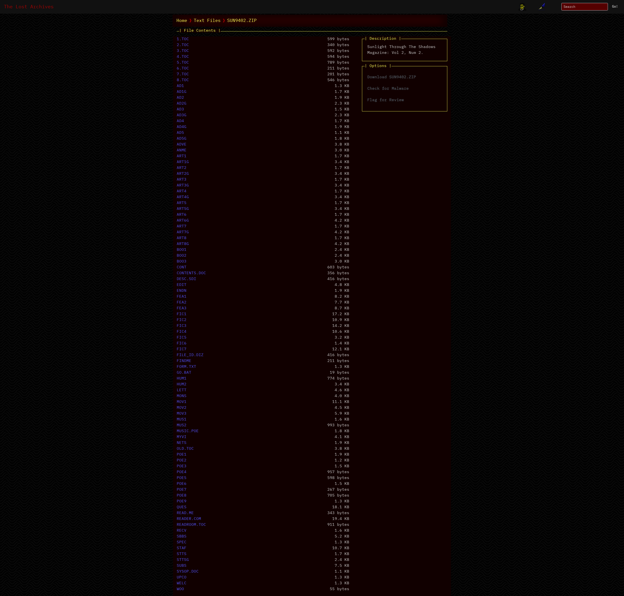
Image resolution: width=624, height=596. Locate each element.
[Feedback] (541, 7)
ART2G (183, 174)
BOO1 (181, 250)
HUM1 (181, 379)
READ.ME (185, 513)
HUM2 (181, 384)
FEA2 (181, 302)
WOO (180, 589)
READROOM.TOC (191, 525)
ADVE (181, 145)
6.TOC (183, 68)
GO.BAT (184, 373)
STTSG (183, 560)
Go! (615, 6)
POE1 (181, 455)
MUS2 (181, 425)
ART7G (183, 232)
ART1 (181, 156)
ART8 (181, 238)
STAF (181, 548)
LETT (181, 390)
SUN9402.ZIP (242, 21)
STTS (181, 554)
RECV (181, 531)
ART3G (183, 185)
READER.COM (189, 519)
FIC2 (181, 320)
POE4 (181, 472)
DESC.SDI (186, 279)
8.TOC (183, 80)
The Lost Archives (29, 6)
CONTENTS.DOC (191, 273)
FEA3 (181, 308)
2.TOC (183, 45)
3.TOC (183, 51)
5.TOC (183, 63)
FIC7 (181, 349)
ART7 (181, 226)
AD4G (181, 127)
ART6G (183, 221)
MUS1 (181, 419)
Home (181, 21)
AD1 (180, 86)
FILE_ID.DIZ (190, 355)
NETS (181, 443)
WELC (181, 583)
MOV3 (181, 414)
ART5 (181, 203)
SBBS (181, 536)
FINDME (184, 361)
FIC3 (181, 326)
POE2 (181, 460)
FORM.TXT (186, 367)
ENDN (181, 291)
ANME (181, 150)
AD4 (180, 121)
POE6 (181, 484)
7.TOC (183, 74)
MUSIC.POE (188, 431)
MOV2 (181, 408)
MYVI (181, 437)
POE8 (181, 496)
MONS (181, 396)
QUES (181, 507)
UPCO (181, 577)
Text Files (207, 21)
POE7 (181, 490)
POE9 (181, 501)
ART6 (181, 215)
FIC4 (181, 332)
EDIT (181, 285)
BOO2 (181, 256)
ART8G (183, 244)
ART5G (183, 209)
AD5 (180, 133)
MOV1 (181, 402)
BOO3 (181, 262)
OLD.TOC (185, 449)
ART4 (181, 191)
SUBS (181, 566)
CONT (181, 267)
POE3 (181, 466)
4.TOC (183, 57)
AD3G (181, 115)
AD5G (181, 139)
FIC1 (181, 314)
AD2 (180, 98)
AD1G (181, 92)
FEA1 (181, 297)
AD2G (181, 104)
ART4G (183, 197)
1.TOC (183, 39)
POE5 (181, 478)
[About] (522, 7)
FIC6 (181, 343)
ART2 (181, 168)
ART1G (183, 162)
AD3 (180, 109)
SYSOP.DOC (188, 572)
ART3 (181, 180)
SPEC (181, 542)
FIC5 (181, 338)
